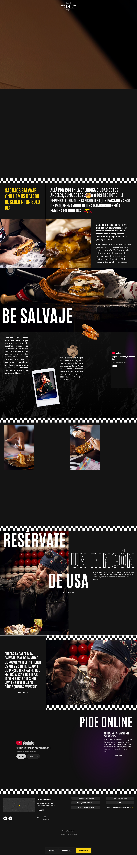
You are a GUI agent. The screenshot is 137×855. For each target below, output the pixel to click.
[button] (85, 802)
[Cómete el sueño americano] (68, 6)
